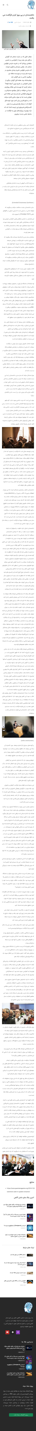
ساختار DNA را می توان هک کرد (18, 1255)
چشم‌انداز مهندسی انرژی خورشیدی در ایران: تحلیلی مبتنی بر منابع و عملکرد (15, 1235)
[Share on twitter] (9, 22)
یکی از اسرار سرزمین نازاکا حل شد (18, 1273)
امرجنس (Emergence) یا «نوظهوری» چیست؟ (15, 1225)
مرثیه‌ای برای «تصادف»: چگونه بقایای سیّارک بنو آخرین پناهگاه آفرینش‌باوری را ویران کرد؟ (15, 1205)
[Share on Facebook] (7, 22)
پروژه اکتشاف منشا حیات (21, 1415)
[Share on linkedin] (12, 22)
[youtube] (7, 1332)
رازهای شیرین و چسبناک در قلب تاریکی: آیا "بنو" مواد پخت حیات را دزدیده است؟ (14, 1215)
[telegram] (13, 1332)
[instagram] (18, 1332)
